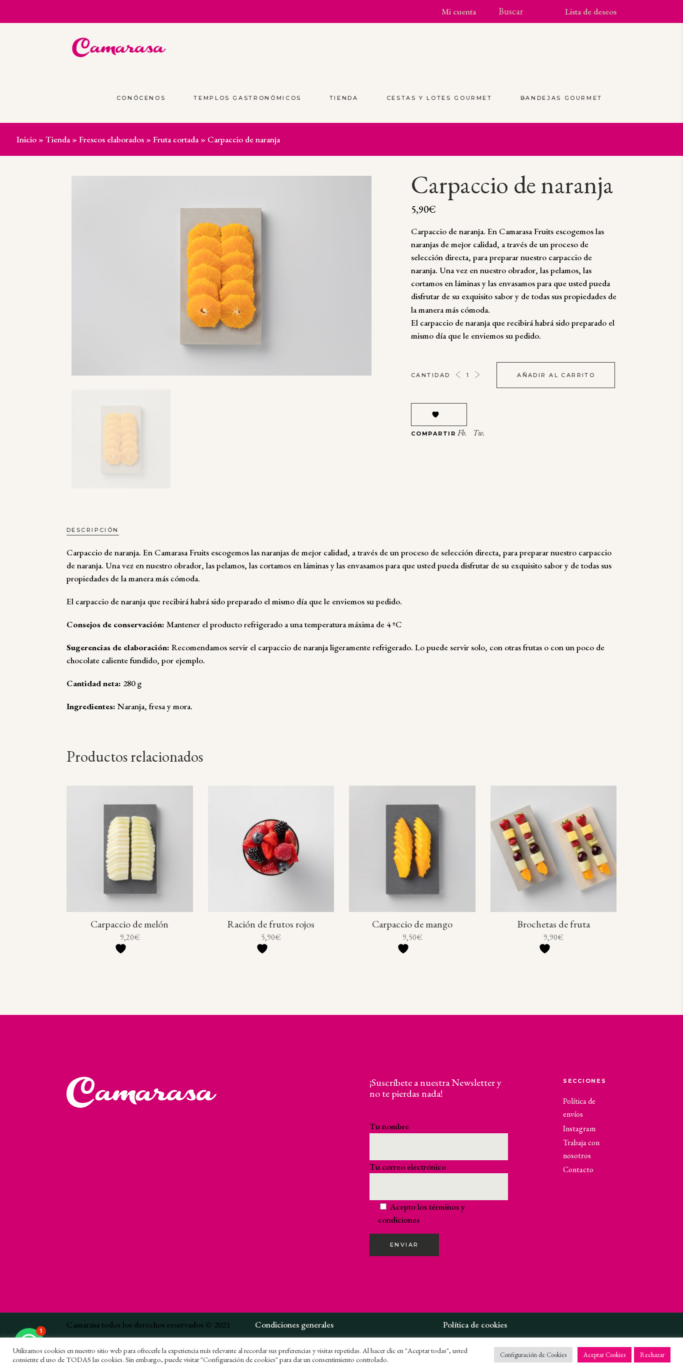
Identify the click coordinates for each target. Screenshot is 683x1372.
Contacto (578, 1169)
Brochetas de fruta (553, 923)
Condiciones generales (294, 1324)
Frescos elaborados (111, 139)
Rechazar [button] (652, 1355)
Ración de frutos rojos (270, 923)
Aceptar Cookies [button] (605, 1355)
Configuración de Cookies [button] (533, 1355)
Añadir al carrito (556, 375)
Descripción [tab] (92, 529)
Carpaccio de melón (129, 923)
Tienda (58, 139)
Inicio (26, 139)
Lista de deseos (590, 11)
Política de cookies (475, 1324)
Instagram (579, 1128)
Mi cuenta (459, 11)
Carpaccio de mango (412, 923)
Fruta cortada (175, 139)
